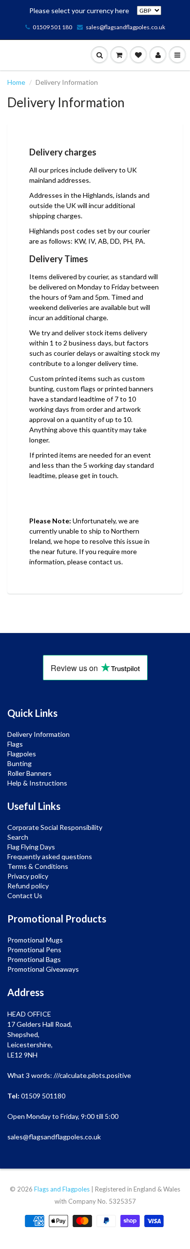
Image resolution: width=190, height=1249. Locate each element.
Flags (15, 744)
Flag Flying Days (31, 847)
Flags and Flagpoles (62, 1189)
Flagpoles (21, 753)
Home (16, 82)
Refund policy (28, 886)
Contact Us (24, 895)
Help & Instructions (37, 783)
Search (17, 837)
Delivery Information (38, 734)
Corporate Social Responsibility (54, 827)
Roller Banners (29, 773)
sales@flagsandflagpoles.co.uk (125, 27)
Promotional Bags (34, 959)
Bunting (19, 763)
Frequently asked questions (49, 856)
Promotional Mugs (35, 940)
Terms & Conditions (37, 866)
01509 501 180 (52, 27)
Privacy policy (27, 876)
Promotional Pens (34, 949)
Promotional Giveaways (43, 969)
